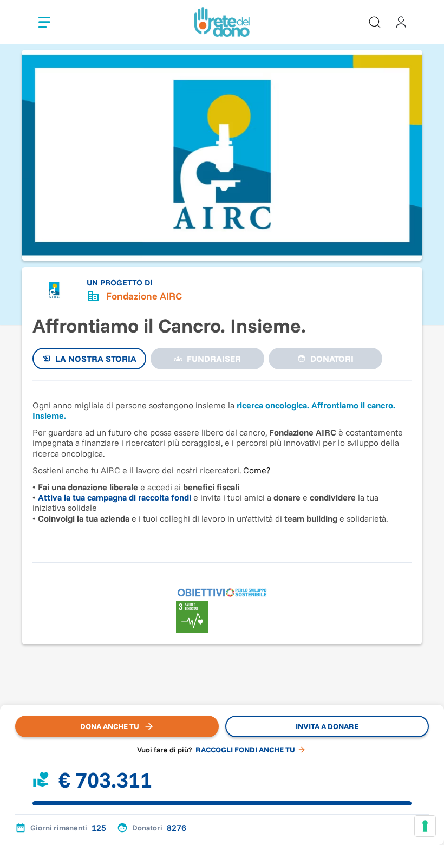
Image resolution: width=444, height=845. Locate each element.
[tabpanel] (222, 466)
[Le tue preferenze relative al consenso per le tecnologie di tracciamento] (425, 826)
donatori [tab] (332, 358)
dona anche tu (109, 726)
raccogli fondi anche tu (245, 750)
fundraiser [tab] (214, 358)
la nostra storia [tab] (95, 358)
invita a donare (327, 726)
